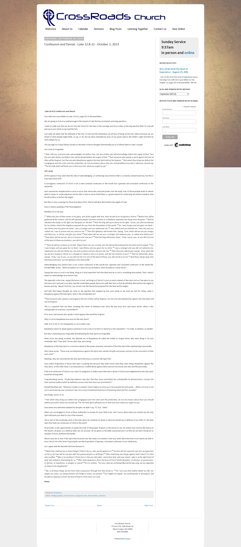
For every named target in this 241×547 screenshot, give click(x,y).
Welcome (50, 29)
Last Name (165, 127)
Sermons (99, 29)
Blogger (127, 539)
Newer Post (49, 506)
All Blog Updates (57, 496)
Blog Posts (116, 29)
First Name (165, 118)
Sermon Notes (93, 496)
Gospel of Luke (81, 496)
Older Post (148, 506)
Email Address (167, 109)
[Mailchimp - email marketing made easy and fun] (177, 147)
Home (99, 506)
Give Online (178, 29)
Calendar (83, 29)
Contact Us (160, 29)
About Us (67, 29)
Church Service (69, 496)
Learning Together (137, 29)
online (189, 53)
